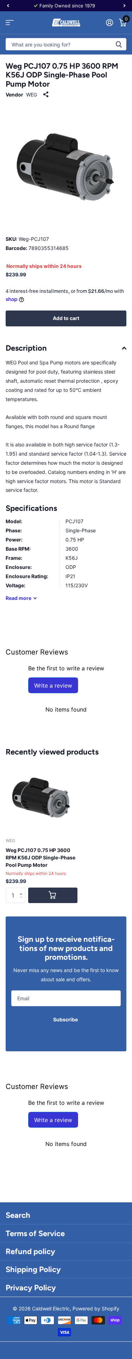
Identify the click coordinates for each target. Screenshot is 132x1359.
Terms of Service (35, 1233)
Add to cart (66, 318)
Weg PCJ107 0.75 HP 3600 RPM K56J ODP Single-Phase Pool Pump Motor (40, 857)
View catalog (10, 23)
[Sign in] (109, 22)
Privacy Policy (31, 1287)
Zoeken (118, 44)
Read (18, 598)
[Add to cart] (52, 895)
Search (18, 1215)
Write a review (53, 685)
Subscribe (66, 1019)
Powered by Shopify (96, 1308)
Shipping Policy (33, 1269)
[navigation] (7, 5)
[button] (23, 889)
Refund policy (30, 1251)
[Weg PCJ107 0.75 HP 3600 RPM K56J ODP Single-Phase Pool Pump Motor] (41, 796)
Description (26, 348)
